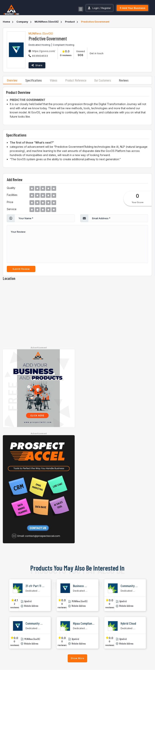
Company (22, 21)
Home (6, 21)
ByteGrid (28, 601)
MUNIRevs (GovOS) (47, 21)
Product (70, 21)
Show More (77, 658)
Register (106, 7)
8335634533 (40, 55)
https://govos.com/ (43, 51)
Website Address (31, 606)
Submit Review (21, 268)
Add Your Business (133, 7)
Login (95, 7)
